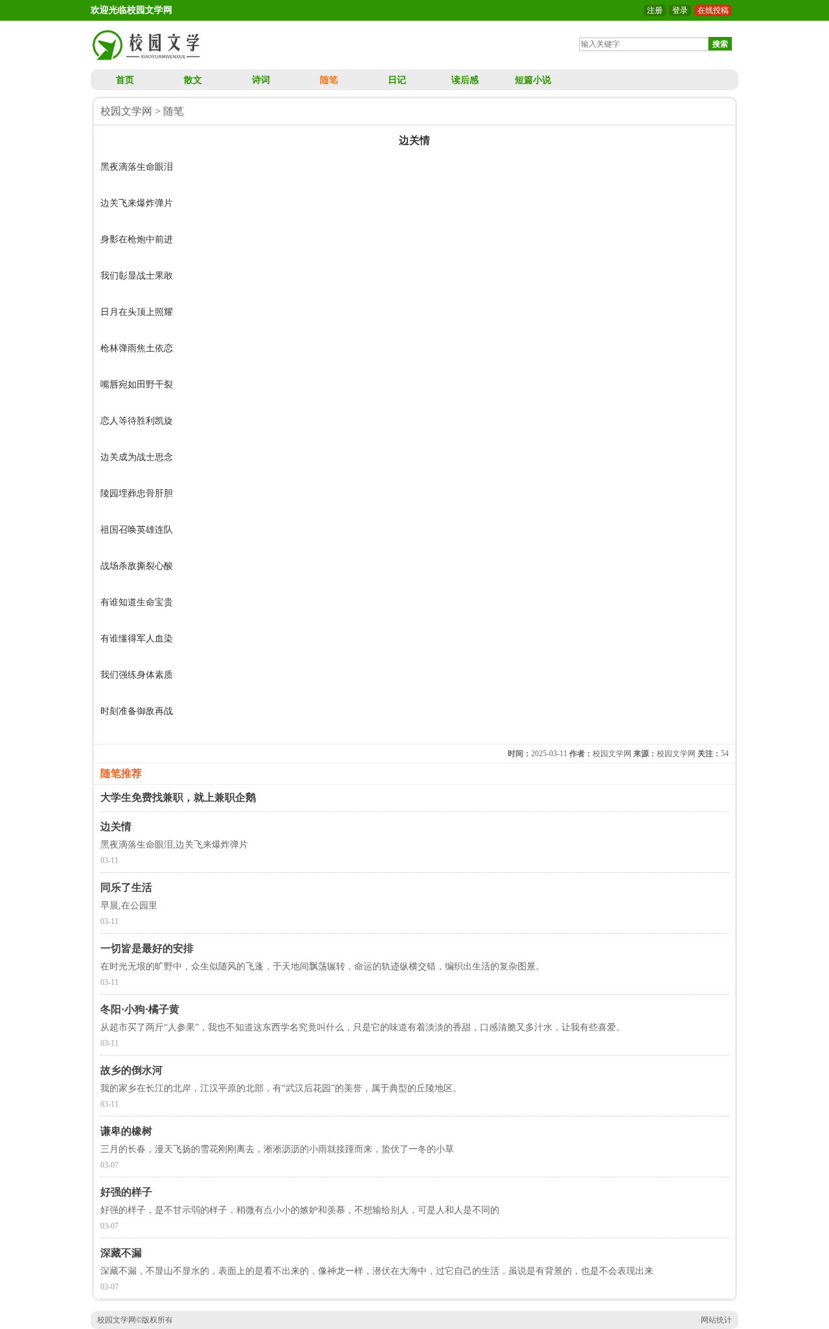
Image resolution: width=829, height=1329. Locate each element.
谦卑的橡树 (126, 1131)
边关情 (115, 826)
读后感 (465, 80)
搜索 (720, 44)
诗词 (261, 80)
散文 (193, 80)
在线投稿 (713, 10)
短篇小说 (533, 80)
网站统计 (716, 1319)
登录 (680, 10)
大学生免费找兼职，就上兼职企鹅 (178, 797)
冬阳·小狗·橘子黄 (139, 1009)
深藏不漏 (121, 1252)
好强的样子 (126, 1191)
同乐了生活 (126, 887)
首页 (125, 80)
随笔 (329, 80)
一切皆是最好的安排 (147, 948)
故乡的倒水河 (131, 1070)
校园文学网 (126, 111)
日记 (397, 80)
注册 (655, 10)
